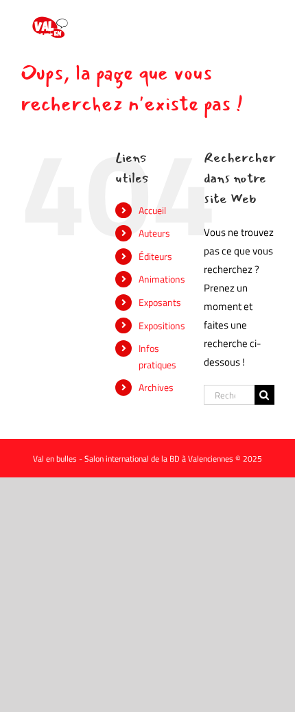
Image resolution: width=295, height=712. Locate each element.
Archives (156, 387)
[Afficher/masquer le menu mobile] (267, 21)
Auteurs (154, 233)
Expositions (162, 325)
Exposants (160, 302)
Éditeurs (155, 256)
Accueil (152, 210)
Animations (162, 279)
